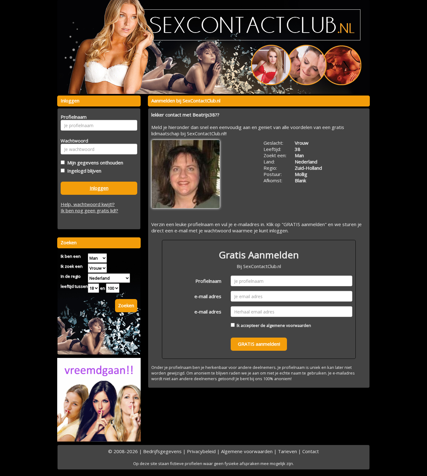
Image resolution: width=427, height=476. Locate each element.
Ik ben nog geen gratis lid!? (89, 210)
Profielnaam (208, 281)
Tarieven (287, 451)
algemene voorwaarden (288, 325)
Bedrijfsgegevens (162, 451)
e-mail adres (207, 296)
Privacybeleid (201, 451)
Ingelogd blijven (83, 171)
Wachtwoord (73, 140)
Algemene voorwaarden (247, 451)
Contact (310, 451)
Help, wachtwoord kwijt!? (88, 204)
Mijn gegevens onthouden (94, 162)
